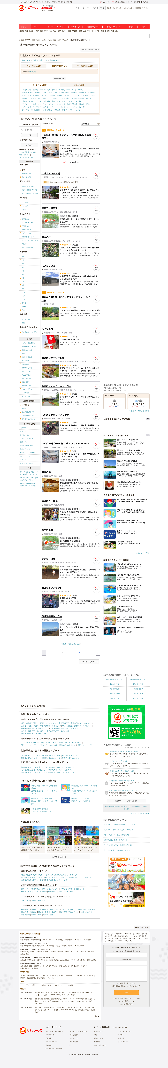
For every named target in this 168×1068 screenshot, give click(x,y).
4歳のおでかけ (115, 689)
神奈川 (46, 31)
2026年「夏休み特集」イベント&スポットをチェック (29, 473)
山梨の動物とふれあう (53, 946)
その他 (78, 110)
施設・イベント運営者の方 (54, 1031)
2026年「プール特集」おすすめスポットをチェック (29, 479)
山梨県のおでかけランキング (32, 880)
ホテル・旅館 (67, 101)
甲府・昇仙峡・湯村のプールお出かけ (77, 726)
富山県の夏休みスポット (51, 756)
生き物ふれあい (25, 435)
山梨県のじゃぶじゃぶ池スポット (34, 772)
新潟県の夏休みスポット (30, 756)
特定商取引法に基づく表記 (54, 1048)
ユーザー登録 (24, 985)
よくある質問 (73, 1035)
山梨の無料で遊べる (43, 952)
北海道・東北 (23, 31)
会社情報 (121, 1038)
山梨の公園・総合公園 (86, 952)
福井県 (137, 806)
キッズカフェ (72, 107)
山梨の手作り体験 (38, 946)
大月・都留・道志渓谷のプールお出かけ (65, 728)
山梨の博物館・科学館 (67, 960)
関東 (37, 31)
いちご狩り (26, 95)
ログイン (146, 2)
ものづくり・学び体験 (27, 453)
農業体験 (36, 95)
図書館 (31, 101)
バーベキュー (58, 92)
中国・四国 (100, 31)
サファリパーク (65, 90)
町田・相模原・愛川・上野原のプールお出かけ (39, 723)
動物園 (54, 90)
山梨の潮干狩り (68, 966)
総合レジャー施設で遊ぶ (30, 889)
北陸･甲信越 (109, 806)
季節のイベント (25, 449)
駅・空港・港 (27, 110)
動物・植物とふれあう (50, 889)
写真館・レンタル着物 (43, 110)
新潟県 (118, 806)
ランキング (75, 27)
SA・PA (82, 107)
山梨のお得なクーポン (27, 952)
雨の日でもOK (117, 8)
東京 (41, 31)
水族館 (80, 90)
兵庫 (92, 31)
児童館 (25, 101)
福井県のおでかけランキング (80, 877)
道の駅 (81, 104)
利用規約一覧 (50, 1035)
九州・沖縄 (110, 31)
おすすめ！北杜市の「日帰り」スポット (119, 824)
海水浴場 (46, 101)
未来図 (120, 1035)
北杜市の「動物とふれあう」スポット (118, 830)
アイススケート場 (29, 104)
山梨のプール (78, 940)
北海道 (31, 31)
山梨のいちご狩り (81, 966)
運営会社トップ (99, 1031)
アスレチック (53, 98)
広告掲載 (49, 1038)
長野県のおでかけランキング (56, 880)
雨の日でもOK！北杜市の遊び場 (116, 835)
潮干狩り (44, 95)
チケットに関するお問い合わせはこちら (126, 998)
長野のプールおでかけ (85, 745)
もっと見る (94, 1016)
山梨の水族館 (91, 960)
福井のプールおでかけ (48, 745)
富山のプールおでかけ (73, 743)
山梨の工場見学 (25, 946)
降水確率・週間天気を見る (139, 411)
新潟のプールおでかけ (54, 743)
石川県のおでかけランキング (56, 877)
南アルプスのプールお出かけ (58, 731)
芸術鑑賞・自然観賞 (26, 445)
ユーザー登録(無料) (134, 2)
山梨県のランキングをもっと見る (126, 801)
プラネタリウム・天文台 (31, 107)
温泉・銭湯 (56, 101)
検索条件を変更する (90, 662)
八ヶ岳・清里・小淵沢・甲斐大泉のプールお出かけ (41, 726)
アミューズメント (58, 107)
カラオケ (46, 107)
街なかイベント (25, 456)
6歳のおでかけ (115, 694)
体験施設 (84, 95)
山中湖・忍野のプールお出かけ (33, 731)
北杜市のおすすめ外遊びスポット (117, 850)
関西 (80, 31)
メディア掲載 (73, 1042)
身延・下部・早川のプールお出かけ (35, 734)
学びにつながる (66, 889)
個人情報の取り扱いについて (126, 983)
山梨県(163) (54, 60)
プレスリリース (123, 1042)
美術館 (25, 98)
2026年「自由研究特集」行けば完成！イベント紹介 (29, 485)
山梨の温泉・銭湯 (26, 966)
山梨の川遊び (24, 954)
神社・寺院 (42, 98)
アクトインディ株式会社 (119, 1027)
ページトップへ (142, 927)
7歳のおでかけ (138, 694)
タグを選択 (29, 145)
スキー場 (77, 101)
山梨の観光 (87, 940)
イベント (36, 27)
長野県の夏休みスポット (71, 758)
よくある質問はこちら (126, 1001)
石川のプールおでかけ (29, 745)
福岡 (116, 31)
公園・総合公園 (78, 98)
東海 (59, 31)
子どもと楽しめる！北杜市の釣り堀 (118, 845)
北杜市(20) (32, 72)
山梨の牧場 (68, 940)
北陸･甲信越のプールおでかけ (32, 743)
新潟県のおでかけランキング (65, 875)
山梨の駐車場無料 (57, 952)
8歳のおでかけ (115, 698)
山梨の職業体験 (79, 946)
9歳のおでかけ (138, 698)
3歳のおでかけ (138, 684)
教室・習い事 (72, 104)
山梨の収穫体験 (67, 946)
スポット (24, 27)
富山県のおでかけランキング (32, 877)
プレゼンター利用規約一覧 (78, 1031)
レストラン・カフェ (45, 104)
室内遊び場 (26, 90)
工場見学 (75, 95)
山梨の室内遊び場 (42, 960)
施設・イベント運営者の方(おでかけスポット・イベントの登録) (53, 985)
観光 (88, 104)
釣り (67, 92)
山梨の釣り (59, 940)
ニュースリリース (51, 1042)
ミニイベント (24, 460)
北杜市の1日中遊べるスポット (115, 840)
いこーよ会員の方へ (126, 1004)
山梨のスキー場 (39, 966)
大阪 (84, 31)
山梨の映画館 (54, 960)
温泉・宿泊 (69, 891)
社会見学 (67, 95)
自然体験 (23, 428)
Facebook (49, 1045)
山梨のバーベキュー (47, 940)
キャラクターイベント (27, 463)
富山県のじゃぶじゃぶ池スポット (61, 767)
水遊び (60, 891)
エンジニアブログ (100, 1045)
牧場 (74, 90)
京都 (88, 31)
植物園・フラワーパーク (31, 92)
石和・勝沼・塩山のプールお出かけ (35, 728)
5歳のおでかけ (138, 689)
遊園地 (35, 90)
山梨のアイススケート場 (54, 966)
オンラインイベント (55, 27)
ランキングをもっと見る (140, 814)
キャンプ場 (47, 92)
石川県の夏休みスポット (71, 756)
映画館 (88, 98)
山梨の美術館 (80, 960)
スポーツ (23, 431)
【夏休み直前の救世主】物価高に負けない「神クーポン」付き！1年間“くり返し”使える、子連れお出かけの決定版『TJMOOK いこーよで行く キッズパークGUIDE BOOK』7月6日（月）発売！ (65, 1001)
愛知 (63, 31)
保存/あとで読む (120, 2)
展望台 (92, 95)
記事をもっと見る (59, 857)
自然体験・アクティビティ (63, 110)
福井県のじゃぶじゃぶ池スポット (61, 770)
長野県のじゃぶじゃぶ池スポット (61, 772)
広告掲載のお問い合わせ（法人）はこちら (126, 986)
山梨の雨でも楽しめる (27, 960)
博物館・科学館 (56, 95)
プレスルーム (73, 1038)
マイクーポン (105, 2)
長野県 (126, 809)
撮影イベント (24, 442)
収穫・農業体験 (41, 891)
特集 (143, 27)
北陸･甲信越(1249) (40, 60)
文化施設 (32, 98)
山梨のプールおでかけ (67, 745)
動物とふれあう (129, 8)
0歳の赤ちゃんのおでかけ (114, 679)
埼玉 (54, 31)
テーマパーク (45, 90)
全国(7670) (26, 60)
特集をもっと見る (143, 553)
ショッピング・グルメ (27, 438)
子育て (131, 27)
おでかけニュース (114, 27)
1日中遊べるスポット (142, 8)
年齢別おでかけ (92, 27)
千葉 (50, 31)
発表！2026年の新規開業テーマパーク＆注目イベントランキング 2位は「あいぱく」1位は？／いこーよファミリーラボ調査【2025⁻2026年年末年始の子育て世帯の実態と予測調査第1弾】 (65, 1010)
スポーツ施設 (65, 98)
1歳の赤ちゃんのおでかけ (138, 679)
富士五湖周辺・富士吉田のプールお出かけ (75, 723)
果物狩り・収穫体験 (87, 92)
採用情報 (97, 1042)
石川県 (131, 806)
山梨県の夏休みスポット (51, 758)
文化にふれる (79, 889)
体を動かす (52, 891)
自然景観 (74, 92)
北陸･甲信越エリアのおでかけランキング (37, 875)
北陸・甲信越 (72, 31)
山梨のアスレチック (71, 952)
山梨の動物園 (35, 940)
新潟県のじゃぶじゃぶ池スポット (34, 767)
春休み (109, 8)
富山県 (124, 806)
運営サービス (98, 1038)
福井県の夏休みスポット (30, 758)
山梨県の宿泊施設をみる (70, 644)
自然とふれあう (27, 891)
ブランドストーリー (124, 1031)
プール (38, 101)
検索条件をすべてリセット (90, 49)
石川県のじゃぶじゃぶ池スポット (34, 770)
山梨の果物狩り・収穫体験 (29, 968)
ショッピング (60, 104)
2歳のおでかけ (115, 684)
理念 (95, 1035)
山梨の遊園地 (24, 940)
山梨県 (144, 806)
